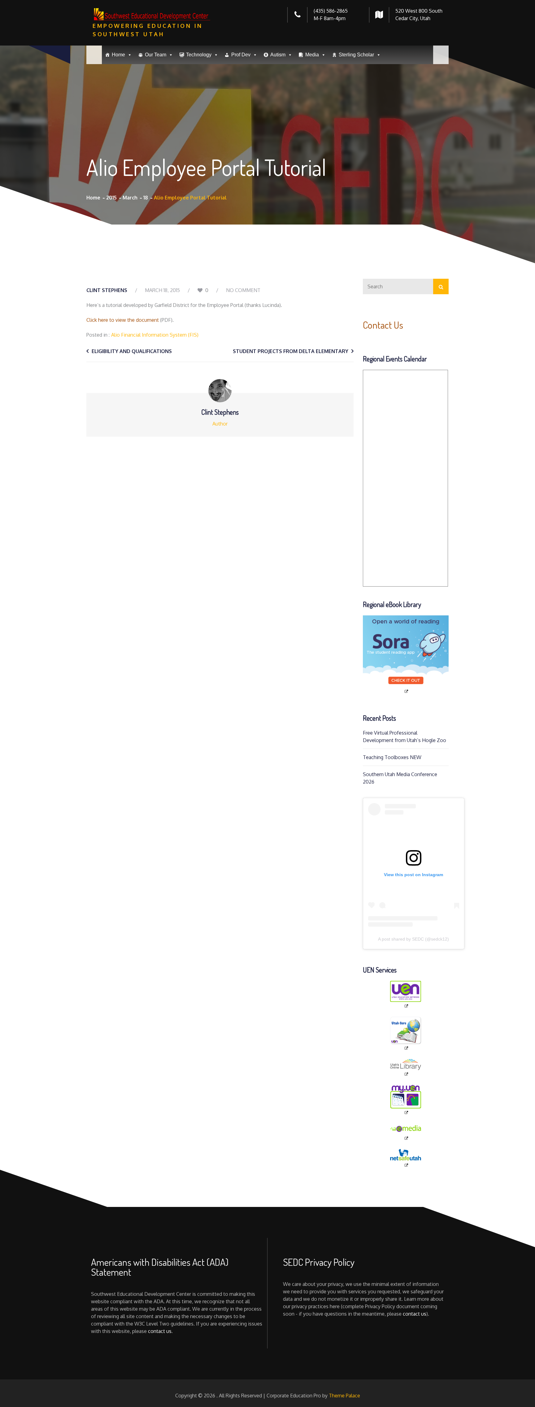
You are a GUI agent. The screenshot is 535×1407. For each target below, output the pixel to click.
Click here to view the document (122, 320)
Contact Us (383, 324)
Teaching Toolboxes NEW (392, 757)
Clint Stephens (106, 290)
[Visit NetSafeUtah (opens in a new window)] (406, 1158)
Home (118, 54)
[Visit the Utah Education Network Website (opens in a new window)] (406, 995)
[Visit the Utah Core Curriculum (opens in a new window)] (406, 1034)
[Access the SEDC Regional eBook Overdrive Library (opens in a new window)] (406, 654)
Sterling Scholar (356, 54)
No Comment (243, 290)
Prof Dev (240, 54)
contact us (160, 1331)
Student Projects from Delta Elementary (290, 351)
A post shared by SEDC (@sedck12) (413, 939)
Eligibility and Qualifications (132, 351)
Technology (198, 54)
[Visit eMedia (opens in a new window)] (406, 1132)
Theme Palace (344, 1395)
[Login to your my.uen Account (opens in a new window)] (406, 1100)
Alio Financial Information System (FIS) (154, 335)
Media (312, 54)
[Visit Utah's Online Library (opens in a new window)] (406, 1068)
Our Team (155, 54)
